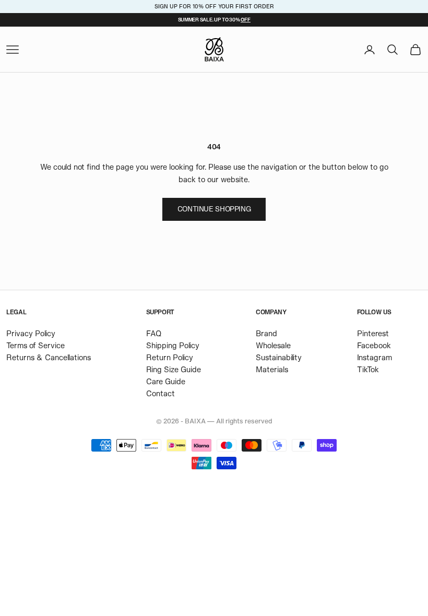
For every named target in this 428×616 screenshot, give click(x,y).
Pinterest (373, 333)
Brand (266, 333)
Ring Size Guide (173, 369)
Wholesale (273, 345)
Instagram (374, 357)
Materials (272, 369)
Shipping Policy (172, 345)
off (245, 19)
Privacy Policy (30, 333)
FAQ (153, 333)
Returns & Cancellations (48, 357)
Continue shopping (214, 209)
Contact (160, 393)
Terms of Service (35, 345)
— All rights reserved (239, 421)
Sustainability (279, 357)
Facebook (374, 345)
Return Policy (169, 357)
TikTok (368, 369)
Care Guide (165, 381)
